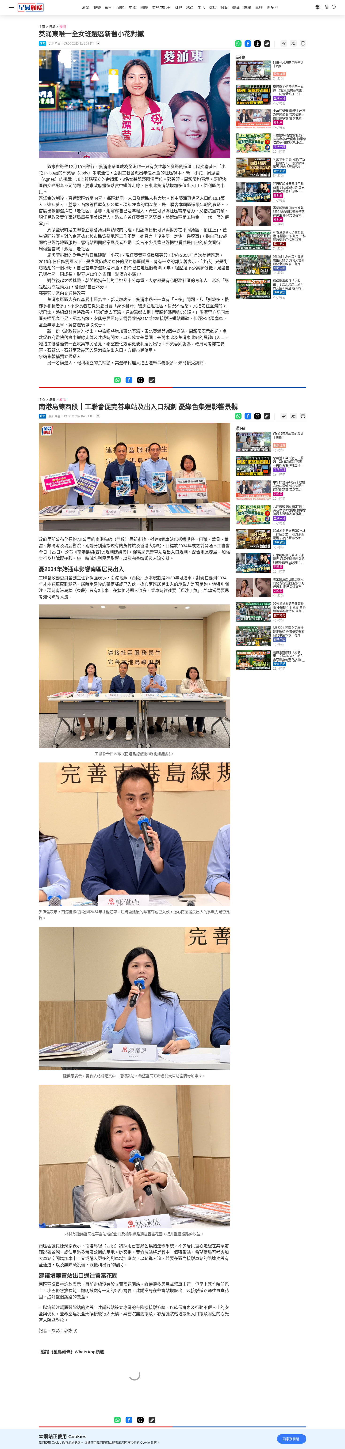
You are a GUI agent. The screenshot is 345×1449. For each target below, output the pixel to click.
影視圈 (278, 122)
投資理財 (279, 74)
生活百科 (279, 98)
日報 (52, 27)
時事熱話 (279, 171)
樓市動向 (279, 244)
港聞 (62, 27)
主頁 (42, 27)
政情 (62, 399)
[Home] (30, 7)
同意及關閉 (291, 1439)
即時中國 (279, 268)
